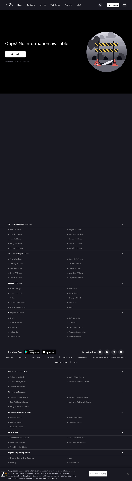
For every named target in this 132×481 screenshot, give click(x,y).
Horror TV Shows (16, 278)
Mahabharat (14, 327)
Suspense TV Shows (76, 278)
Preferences (82, 357)
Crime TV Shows (16, 273)
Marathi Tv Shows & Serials (78, 397)
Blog (75, 362)
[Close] (128, 474)
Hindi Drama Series (76, 417)
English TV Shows (16, 234)
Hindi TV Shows (15, 239)
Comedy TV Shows (16, 264)
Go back (15, 54)
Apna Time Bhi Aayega (18, 302)
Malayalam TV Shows (76, 234)
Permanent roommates (77, 332)
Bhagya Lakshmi (16, 293)
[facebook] (100, 352)
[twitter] (114, 352)
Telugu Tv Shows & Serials (19, 407)
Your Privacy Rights (98, 474)
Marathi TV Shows (75, 248)
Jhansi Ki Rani (73, 293)
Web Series (55, 5)
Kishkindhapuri (74, 463)
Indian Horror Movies (17, 377)
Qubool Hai (73, 323)
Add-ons (68, 5)
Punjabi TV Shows (75, 230)
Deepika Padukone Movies (19, 438)
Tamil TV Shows (15, 230)
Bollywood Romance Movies (79, 382)
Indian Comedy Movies (18, 382)
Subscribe (114, 5)
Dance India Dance (75, 327)
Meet (71, 307)
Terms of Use (67, 357)
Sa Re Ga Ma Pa (74, 318)
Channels (9, 357)
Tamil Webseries (16, 422)
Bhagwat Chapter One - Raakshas (22, 458)
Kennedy (13, 463)
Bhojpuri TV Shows (75, 239)
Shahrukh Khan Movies (77, 438)
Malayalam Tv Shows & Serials (80, 402)
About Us (22, 357)
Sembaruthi (73, 302)
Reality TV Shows (16, 259)
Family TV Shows (16, 268)
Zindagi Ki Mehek (75, 298)
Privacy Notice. (50, 478)
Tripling (12, 318)
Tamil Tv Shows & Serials (19, 402)
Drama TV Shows (75, 264)
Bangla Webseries (75, 422)
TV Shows (31, 5)
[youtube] (121, 352)
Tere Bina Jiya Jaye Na (18, 307)
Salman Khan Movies (17, 442)
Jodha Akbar (14, 332)
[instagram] (107, 352)
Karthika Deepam (75, 337)
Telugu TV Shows (16, 243)
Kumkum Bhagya (16, 323)
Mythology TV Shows (76, 273)
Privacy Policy (51, 357)
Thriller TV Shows (75, 268)
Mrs (70, 458)
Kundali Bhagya (15, 289)
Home (19, 5)
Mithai (12, 298)
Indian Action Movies (17, 386)
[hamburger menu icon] (124, 5)
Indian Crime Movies (76, 377)
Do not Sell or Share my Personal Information (109, 357)
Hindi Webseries (16, 417)
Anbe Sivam (73, 289)
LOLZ (79, 5)
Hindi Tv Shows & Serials (19, 397)
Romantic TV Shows (76, 259)
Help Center (36, 357)
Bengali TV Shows (16, 248)
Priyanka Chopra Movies (77, 442)
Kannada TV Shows (75, 243)
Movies (43, 5)
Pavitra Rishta (15, 337)
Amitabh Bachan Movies (18, 447)
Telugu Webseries (16, 427)
